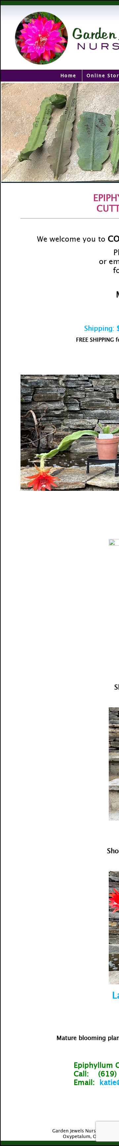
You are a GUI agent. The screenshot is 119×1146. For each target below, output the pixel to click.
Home (68, 75)
